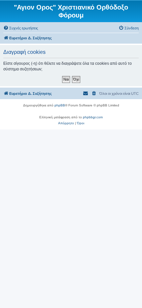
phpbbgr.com (93, 117)
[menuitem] (20, 28)
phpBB (59, 105)
